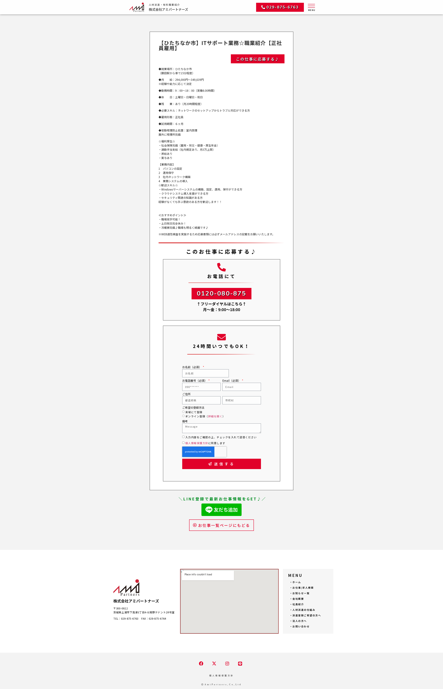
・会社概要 (297, 598)
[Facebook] (201, 663)
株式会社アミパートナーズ (168, 9)
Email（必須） (231, 381)
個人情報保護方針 (196, 443)
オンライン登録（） (205, 416)
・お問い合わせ (300, 626)
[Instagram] (227, 663)
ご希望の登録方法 (193, 408)
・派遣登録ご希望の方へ (305, 615)
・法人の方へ (298, 621)
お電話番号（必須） (195, 381)
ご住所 (186, 394)
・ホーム (295, 582)
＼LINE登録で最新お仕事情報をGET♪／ (222, 499)
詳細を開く (215, 416)
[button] (280, 7)
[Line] (240, 663)
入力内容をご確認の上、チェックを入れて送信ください (221, 437)
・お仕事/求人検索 (302, 587)
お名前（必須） (192, 367)
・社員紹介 (297, 604)
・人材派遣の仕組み (302, 609)
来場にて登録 (193, 412)
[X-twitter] (214, 663)
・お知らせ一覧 (300, 593)
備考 (185, 421)
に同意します (205, 443)
